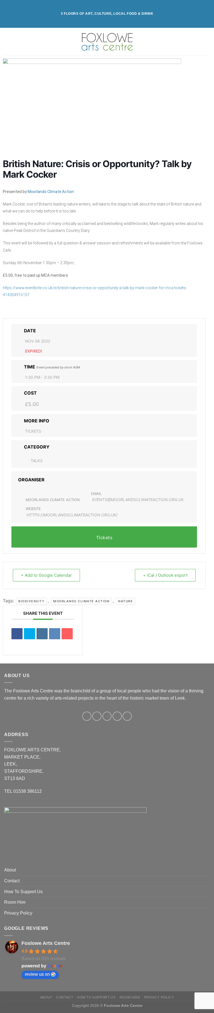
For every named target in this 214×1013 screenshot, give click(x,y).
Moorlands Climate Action (51, 191)
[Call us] (127, 716)
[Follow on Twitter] (107, 716)
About (10, 870)
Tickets (33, 431)
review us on (37, 974)
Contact (12, 880)
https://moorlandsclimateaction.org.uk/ (72, 514)
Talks (37, 460)
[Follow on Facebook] (86, 716)
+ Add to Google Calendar (46, 575)
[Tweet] (29, 633)
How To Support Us (23, 891)
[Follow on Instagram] (96, 716)
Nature (125, 601)
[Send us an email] (117, 716)
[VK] (54, 633)
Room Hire (15, 902)
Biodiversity (31, 601)
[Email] (67, 633)
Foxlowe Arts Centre (45, 943)
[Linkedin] (42, 633)
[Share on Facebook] (17, 633)
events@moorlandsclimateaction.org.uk (138, 499)
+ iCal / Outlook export (165, 575)
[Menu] (7, 41)
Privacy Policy (18, 913)
